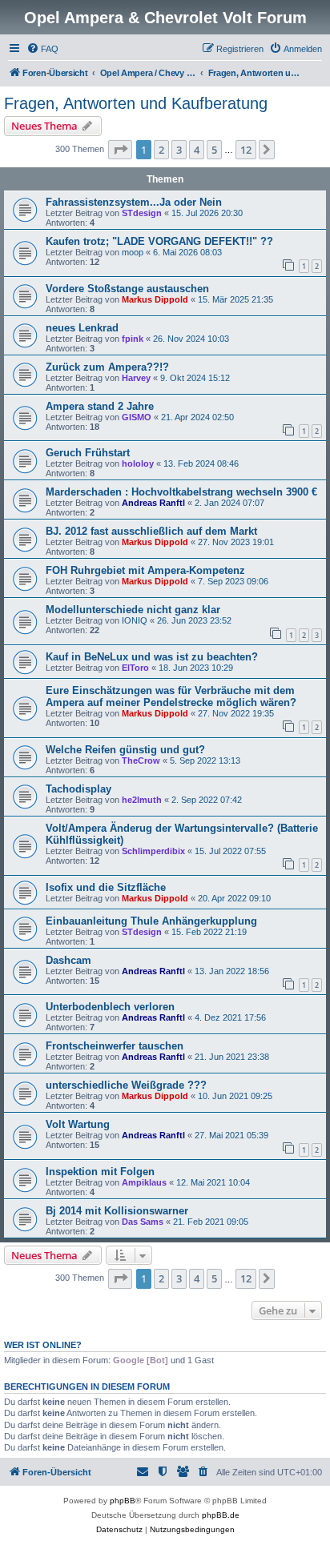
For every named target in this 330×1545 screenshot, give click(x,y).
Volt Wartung (78, 1124)
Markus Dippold (155, 299)
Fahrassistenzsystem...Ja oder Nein (134, 202)
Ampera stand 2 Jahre (100, 406)
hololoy (138, 463)
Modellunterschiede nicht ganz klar (133, 610)
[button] (120, 149)
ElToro (135, 667)
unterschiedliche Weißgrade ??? (126, 1085)
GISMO (136, 417)
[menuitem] (42, 48)
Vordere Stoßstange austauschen (127, 289)
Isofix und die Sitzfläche (106, 887)
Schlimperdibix (153, 851)
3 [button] (179, 149)
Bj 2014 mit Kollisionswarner (117, 1211)
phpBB (122, 1500)
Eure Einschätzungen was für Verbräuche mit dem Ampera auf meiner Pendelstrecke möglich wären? (171, 696)
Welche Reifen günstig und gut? (125, 750)
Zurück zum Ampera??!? (107, 367)
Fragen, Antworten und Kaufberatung (136, 103)
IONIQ (134, 620)
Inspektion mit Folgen (100, 1172)
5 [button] (214, 149)
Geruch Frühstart (88, 453)
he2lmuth (142, 800)
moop (132, 252)
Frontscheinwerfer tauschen (114, 1046)
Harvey (136, 378)
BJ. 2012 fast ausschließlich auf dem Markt (151, 531)
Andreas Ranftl (153, 503)
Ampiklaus (144, 1182)
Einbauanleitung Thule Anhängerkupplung (151, 921)
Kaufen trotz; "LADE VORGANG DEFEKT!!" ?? (159, 241)
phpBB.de (220, 1515)
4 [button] (196, 149)
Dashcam (68, 960)
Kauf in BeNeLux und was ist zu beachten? (152, 657)
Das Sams (142, 1221)
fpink (132, 338)
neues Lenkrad (82, 328)
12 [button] (246, 149)
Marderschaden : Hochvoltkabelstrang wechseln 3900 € (181, 492)
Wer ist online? (43, 1345)
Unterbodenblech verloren (110, 1007)
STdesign (142, 213)
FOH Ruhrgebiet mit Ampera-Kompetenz (145, 570)
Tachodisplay (78, 789)
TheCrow (141, 760)
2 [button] (161, 149)
